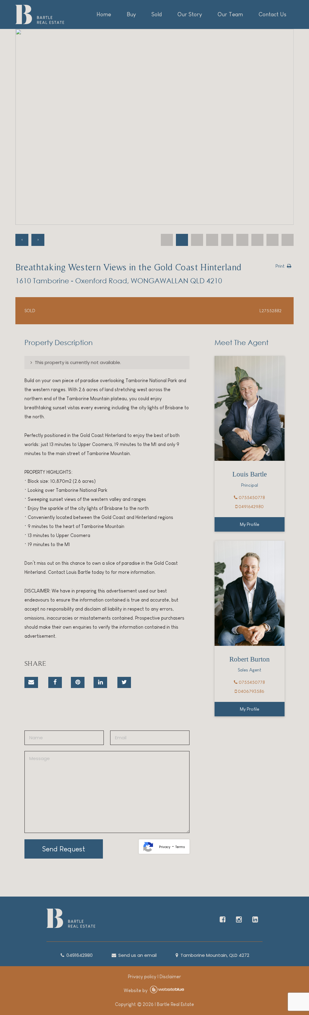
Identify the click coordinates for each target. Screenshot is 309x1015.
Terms (180, 847)
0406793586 (250, 691)
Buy (131, 14)
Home (104, 14)
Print (280, 266)
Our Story (189, 14)
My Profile (249, 524)
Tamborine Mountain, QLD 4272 (214, 955)
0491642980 (250, 506)
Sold (156, 14)
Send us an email (137, 955)
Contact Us (272, 14)
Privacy (164, 847)
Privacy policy (142, 976)
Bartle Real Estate (175, 1004)
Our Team (230, 14)
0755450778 (251, 497)
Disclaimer (170, 976)
